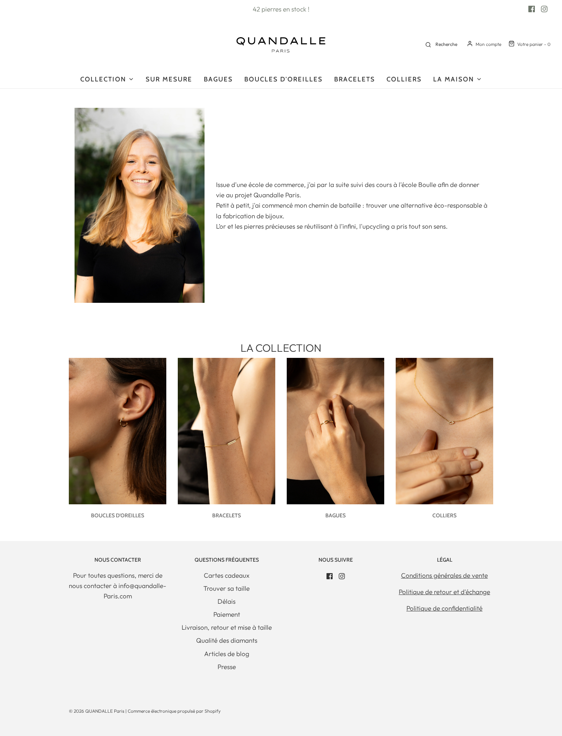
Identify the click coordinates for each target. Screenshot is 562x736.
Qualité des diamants (226, 640)
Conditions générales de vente (444, 575)
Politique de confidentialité (444, 608)
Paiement (226, 614)
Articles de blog (226, 654)
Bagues (218, 79)
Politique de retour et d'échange (444, 592)
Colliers (404, 79)
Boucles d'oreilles (283, 79)
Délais (227, 601)
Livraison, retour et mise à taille (227, 627)
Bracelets (354, 79)
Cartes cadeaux (226, 575)
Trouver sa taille (226, 588)
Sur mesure (169, 79)
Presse (227, 667)
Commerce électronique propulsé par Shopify (174, 711)
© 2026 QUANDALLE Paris (96, 711)
